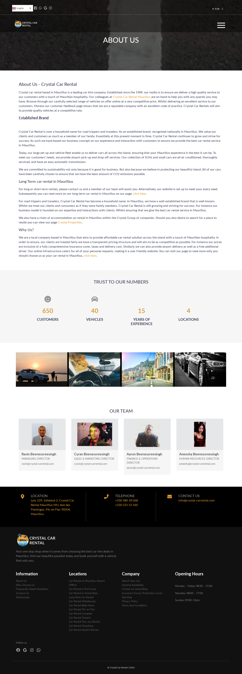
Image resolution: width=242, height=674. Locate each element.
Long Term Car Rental (81, 597)
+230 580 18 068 (126, 500)
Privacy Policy (130, 601)
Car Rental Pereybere (81, 625)
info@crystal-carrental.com (196, 500)
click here (139, 193)
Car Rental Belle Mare (81, 605)
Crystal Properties (70, 222)
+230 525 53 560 (126, 505)
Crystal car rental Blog (134, 589)
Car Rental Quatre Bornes (84, 629)
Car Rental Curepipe (80, 613)
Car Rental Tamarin (80, 617)
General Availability (133, 585)
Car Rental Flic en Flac (82, 609)
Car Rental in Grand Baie (83, 593)
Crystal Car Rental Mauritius (131, 96)
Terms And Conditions (134, 605)
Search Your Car (131, 580)
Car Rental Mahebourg (82, 601)
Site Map (127, 597)
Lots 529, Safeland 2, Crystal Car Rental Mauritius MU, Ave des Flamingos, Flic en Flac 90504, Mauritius (52, 507)
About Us (21, 580)
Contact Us (22, 593)
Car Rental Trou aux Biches (84, 621)
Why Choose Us (25, 585)
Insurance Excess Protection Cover (142, 593)
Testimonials (23, 597)
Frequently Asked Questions (32, 589)
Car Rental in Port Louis (82, 589)
